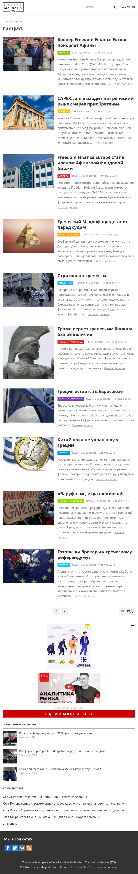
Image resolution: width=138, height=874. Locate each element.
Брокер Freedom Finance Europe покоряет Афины (93, 42)
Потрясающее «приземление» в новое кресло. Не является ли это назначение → (67, 803)
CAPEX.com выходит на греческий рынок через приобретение (96, 101)
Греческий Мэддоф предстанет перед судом (93, 224)
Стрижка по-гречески (82, 275)
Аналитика (65, 282)
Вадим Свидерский (84, 175)
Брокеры (63, 52)
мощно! (12, 824)
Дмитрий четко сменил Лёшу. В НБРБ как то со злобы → (48, 797)
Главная (7, 21)
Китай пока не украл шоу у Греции (88, 442)
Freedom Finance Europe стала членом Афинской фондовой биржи (91, 162)
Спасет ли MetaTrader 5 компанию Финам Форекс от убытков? (60, 769)
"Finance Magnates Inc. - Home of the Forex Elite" (59, 867)
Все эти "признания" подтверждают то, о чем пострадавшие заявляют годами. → (67, 810)
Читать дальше (121, 84)
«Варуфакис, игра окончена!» (91, 493)
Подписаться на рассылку (69, 714)
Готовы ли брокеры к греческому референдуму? (95, 554)
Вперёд (127, 611)
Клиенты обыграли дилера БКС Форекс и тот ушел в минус (58, 733)
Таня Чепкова (80, 111)
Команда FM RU (81, 52)
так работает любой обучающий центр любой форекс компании (55, 817)
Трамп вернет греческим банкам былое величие (95, 331)
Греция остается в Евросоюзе (90, 391)
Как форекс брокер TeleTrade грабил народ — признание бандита (62, 751)
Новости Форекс (69, 234)
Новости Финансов (70, 341)
